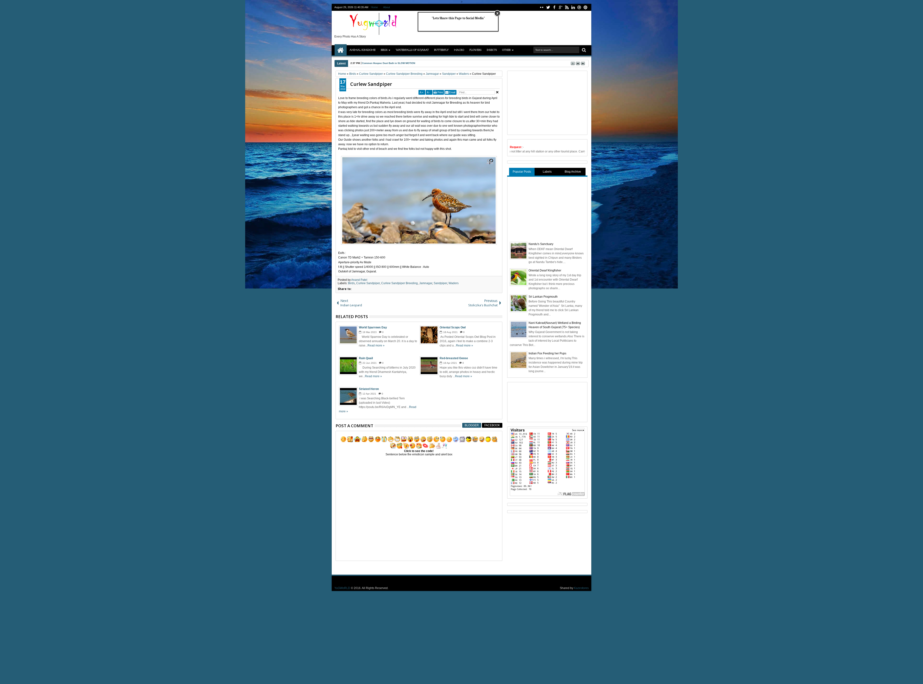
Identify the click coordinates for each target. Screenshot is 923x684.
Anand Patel (359, 280)
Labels (547, 171)
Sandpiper (440, 283)
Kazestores (581, 588)
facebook (554, 7)
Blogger (472, 425)
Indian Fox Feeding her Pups (547, 353)
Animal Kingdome (362, 50)
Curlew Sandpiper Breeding (399, 283)
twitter (548, 7)
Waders (454, 283)
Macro (459, 50)
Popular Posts (522, 171)
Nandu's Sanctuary (541, 244)
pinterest (585, 7)
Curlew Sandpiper (371, 84)
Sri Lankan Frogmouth (543, 296)
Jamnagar (425, 283)
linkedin (573, 7)
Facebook (492, 425)
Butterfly (441, 50)
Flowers (475, 50)
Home (374, 7)
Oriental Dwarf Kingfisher (545, 270)
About (386, 7)
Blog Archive (573, 171)
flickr (542, 7)
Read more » (376, 345)
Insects (492, 50)
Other (506, 50)
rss (567, 7)
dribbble (579, 7)
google (560, 7)
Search (583, 50)
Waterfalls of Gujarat (412, 50)
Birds (384, 50)
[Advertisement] (546, 102)
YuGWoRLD (342, 588)
